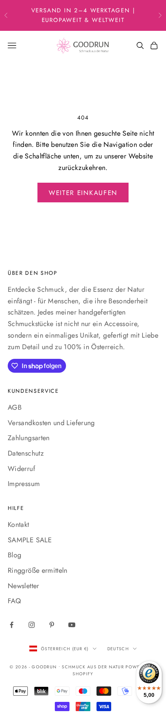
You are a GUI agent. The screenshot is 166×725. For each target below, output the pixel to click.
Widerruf (21, 469)
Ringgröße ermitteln (38, 570)
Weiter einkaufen (83, 192)
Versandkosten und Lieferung (51, 423)
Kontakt (18, 525)
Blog (14, 555)
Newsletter (23, 586)
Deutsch (118, 649)
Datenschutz (26, 453)
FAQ (14, 601)
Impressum (24, 484)
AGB (15, 407)
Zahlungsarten (29, 438)
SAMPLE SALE (30, 540)
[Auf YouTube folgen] (72, 625)
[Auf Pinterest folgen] (52, 625)
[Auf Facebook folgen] (11, 625)
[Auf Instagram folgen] (32, 625)
